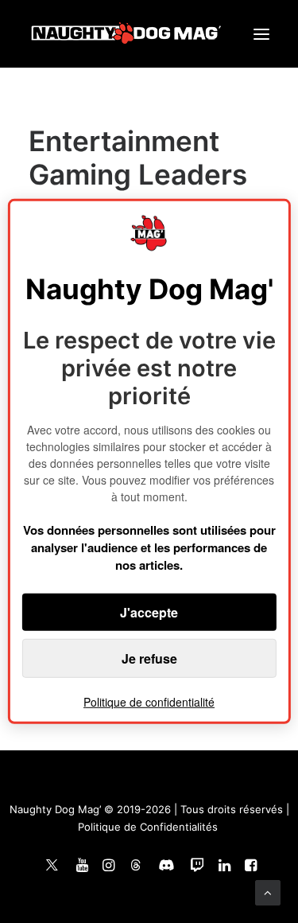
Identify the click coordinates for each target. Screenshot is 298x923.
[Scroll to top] (268, 891)
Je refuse (149, 658)
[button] (261, 34)
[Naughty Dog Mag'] (127, 33)
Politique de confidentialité (149, 702)
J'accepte (149, 612)
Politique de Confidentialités (148, 826)
